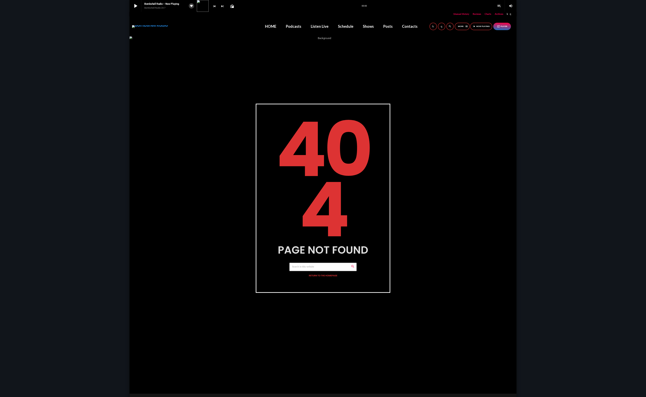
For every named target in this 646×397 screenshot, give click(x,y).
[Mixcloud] (507, 14)
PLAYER (502, 26)
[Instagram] (510, 14)
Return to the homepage (323, 275)
